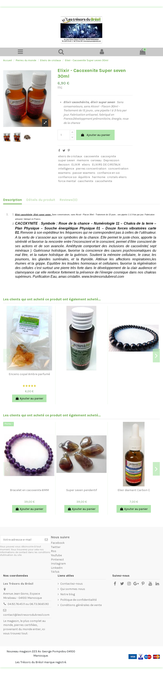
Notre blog (67, 594)
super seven (66, 160)
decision (64, 164)
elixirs (86, 164)
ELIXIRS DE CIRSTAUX (106, 164)
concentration (118, 168)
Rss (53, 551)
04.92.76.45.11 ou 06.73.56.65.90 (28, 604)
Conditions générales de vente (81, 605)
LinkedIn (57, 568)
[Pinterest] (69, 150)
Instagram (58, 563)
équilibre (84, 177)
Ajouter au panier (98, 135)
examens (64, 173)
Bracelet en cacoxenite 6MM (29, 490)
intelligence (66, 168)
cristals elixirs (117, 177)
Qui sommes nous (72, 589)
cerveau (96, 160)
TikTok (55, 572)
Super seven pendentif (81, 490)
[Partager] (59, 150)
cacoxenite (91, 156)
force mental (67, 181)
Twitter (55, 547)
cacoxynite (108, 156)
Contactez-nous (71, 583)
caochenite (85, 181)
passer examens (83, 173)
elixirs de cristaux (70, 156)
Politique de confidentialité (78, 600)
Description (12, 200)
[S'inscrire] (46, 540)
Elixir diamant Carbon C (134, 490)
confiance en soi (108, 173)
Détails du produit (40, 200)
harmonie (98, 177)
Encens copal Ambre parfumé (29, 374)
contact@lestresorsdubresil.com (26, 615)
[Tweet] (64, 150)
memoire (83, 160)
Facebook (58, 543)
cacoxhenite (103, 181)
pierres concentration (91, 168)
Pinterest (57, 559)
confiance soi (67, 177)
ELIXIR (75, 164)
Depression (111, 160)
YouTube (56, 555)
